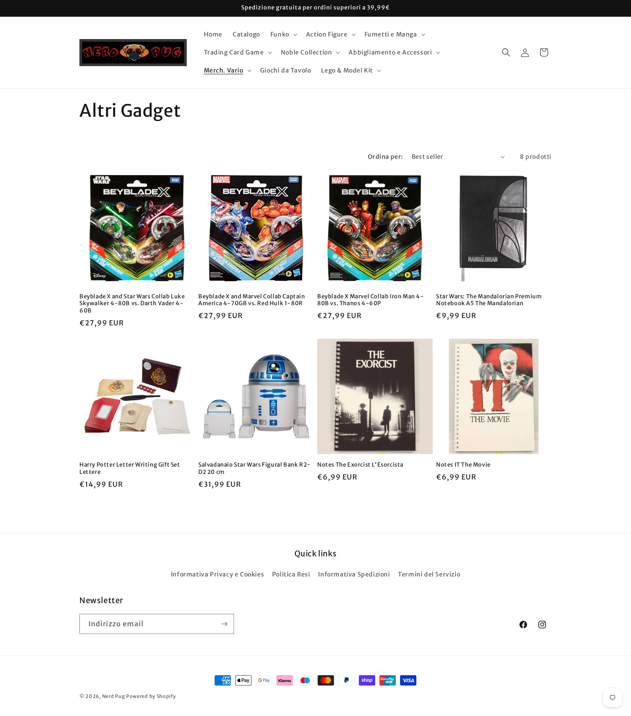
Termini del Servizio (429, 574)
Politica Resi (291, 574)
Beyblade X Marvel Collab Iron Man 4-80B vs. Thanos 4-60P (370, 300)
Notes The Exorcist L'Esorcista (360, 464)
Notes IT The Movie (463, 464)
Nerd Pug (113, 696)
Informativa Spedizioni (354, 574)
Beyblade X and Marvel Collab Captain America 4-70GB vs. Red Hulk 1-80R (251, 300)
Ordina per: (385, 157)
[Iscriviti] (224, 624)
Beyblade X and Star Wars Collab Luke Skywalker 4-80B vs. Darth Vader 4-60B (132, 304)
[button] (283, 34)
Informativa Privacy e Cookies (217, 574)
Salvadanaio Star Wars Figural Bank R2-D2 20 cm (254, 468)
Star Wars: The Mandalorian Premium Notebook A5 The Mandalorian (489, 300)
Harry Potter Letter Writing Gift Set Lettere (129, 468)
